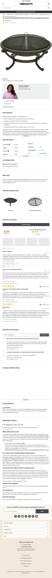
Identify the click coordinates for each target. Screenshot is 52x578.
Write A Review (26, 224)
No (13, 262)
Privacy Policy (26, 555)
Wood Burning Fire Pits (45, 14)
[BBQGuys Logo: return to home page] (26, 4)
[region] (26, 52)
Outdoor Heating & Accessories (22, 14)
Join (42, 511)
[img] (26, 52)
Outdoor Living (10, 14)
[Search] (49, 8)
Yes (11, 262)
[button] (26, 523)
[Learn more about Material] (8, 151)
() (13, 22)
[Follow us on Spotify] (36, 516)
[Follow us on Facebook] (15, 516)
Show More (26, 135)
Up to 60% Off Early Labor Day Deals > (26, 11)
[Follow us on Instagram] (26, 516)
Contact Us (26, 566)
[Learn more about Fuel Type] (9, 144)
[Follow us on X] (19, 516)
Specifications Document (11, 166)
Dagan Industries (7, 20)
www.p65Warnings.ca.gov (12, 412)
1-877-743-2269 (26, 1)
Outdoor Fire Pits (34, 14)
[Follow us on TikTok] (33, 516)
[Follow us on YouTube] (22, 516)
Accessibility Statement (26, 558)
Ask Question (44, 334)
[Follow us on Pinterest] (29, 516)
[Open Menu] (3, 4)
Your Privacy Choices (25, 561)
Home (4, 14)
